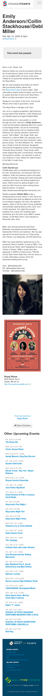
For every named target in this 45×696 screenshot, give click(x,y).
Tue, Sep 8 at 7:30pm (14, 530)
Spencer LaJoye (13, 573)
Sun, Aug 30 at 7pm (13, 468)
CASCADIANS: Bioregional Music (21, 588)
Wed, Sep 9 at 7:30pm (14, 538)
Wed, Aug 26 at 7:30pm (15, 454)
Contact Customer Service (15, 655)
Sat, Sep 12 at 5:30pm (14, 562)
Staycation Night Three (16, 518)
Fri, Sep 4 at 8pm (13, 502)
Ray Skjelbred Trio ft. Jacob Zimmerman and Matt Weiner (19, 565)
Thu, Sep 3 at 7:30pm (14, 492)
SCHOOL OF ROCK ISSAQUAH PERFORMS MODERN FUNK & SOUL (22, 613)
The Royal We (12, 442)
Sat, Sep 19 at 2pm (13, 619)
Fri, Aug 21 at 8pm (13, 439)
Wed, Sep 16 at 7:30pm (15, 593)
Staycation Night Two (15, 511)
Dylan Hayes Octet (14, 533)
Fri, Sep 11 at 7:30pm (14, 552)
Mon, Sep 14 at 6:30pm (15, 578)
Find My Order (11, 652)
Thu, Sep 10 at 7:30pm (14, 545)
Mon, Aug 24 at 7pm (14, 447)
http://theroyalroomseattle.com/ (16, 384)
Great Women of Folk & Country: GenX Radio (20, 496)
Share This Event (23, 425)
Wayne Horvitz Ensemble (17, 480)
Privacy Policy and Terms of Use (17, 660)
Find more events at (22, 417)
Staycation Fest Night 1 (16, 504)
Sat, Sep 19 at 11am (13, 610)
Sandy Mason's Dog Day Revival (20, 456)
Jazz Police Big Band (15, 487)
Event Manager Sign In (14, 670)
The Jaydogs (11, 540)
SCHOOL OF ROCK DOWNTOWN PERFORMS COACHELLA (20, 623)
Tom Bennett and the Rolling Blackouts (18, 555)
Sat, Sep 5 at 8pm (13, 509)
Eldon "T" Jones (13, 605)
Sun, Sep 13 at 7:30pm (14, 571)
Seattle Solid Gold (14, 463)
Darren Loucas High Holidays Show (22, 581)
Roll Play (10, 631)
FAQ (7, 657)
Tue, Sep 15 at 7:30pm (14, 586)
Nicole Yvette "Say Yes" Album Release (20, 472)
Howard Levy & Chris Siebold (19, 525)
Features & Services (13, 665)
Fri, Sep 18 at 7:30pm (14, 602)
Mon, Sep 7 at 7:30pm (14, 523)
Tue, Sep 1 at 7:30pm (14, 485)
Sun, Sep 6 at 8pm (13, 516)
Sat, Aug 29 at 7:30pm (14, 461)
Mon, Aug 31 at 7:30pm (15, 478)
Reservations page (13, 89)
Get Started (10, 667)
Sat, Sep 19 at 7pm (13, 629)
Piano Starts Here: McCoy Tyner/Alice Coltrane (17, 596)
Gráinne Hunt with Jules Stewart (20, 547)
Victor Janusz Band (14, 449)
